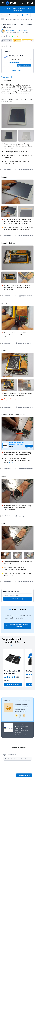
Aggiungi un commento (17, 590)
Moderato (18, 41)
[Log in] (32, 3)
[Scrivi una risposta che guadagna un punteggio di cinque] (20, 715)
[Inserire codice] (11, 759)
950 (4, 36)
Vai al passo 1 (6, 77)
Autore (7, 700)
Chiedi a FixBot (16, 599)
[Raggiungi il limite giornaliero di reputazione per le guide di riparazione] (16, 715)
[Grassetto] (5, 759)
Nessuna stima (8, 41)
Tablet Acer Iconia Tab (12, 19)
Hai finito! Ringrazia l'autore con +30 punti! (19, 625)
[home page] (11, 3)
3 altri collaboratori (23, 30)
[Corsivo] (8, 759)
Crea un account (17, 10)
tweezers (11, 462)
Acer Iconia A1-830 (26, 19)
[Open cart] (27, 3)
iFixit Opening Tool (16, 56)
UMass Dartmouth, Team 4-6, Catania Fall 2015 (21, 727)
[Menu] (2, 3)
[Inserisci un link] (14, 759)
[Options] (2, 19)
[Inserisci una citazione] (17, 759)
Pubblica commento (24, 775)
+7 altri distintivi (19, 718)
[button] (23, 3)
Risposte (18, 15)
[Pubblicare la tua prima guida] (23, 715)
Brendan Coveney (11, 30)
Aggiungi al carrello (24, 66)
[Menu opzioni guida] (33, 15)
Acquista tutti (6, 646)
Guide (11, 15)
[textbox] (17, 766)
